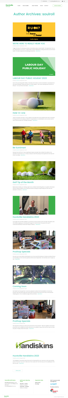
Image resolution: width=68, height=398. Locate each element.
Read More (38, 51)
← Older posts (18, 370)
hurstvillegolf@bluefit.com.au (10, 386)
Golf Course (37, 382)
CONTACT (46, 5)
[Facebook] (62, 1)
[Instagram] (64, 1)
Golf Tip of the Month (23, 182)
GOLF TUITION (35, 5)
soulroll (17, 45)
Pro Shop (37, 384)
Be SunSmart (19, 147)
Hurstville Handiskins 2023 (26, 217)
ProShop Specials (21, 251)
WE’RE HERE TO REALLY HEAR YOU (29, 43)
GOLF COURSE (26, 5)
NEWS (41, 5)
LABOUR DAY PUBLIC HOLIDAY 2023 (30, 78)
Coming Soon (19, 286)
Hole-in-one (19, 112)
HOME (19, 5)
